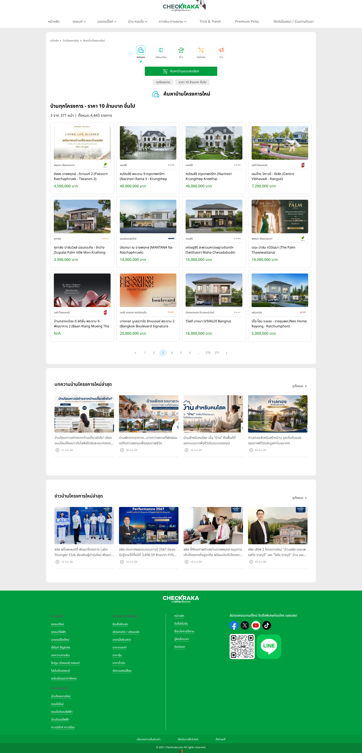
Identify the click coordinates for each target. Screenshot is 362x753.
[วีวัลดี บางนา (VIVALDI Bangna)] (214, 291)
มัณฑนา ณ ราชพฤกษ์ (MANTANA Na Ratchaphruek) (146, 250)
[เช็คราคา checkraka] (181, 7)
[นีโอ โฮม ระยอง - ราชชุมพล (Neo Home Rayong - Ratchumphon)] (280, 291)
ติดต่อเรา (179, 647)
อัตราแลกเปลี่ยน (122, 671)
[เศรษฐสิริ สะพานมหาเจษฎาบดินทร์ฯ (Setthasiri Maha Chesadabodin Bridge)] (214, 217)
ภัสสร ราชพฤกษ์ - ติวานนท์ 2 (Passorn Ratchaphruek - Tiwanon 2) (81, 176)
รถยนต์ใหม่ (57, 624)
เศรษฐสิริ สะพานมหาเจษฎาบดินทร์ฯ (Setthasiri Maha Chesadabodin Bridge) (210, 250)
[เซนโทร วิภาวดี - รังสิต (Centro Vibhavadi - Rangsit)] (280, 143)
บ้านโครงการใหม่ (61, 696)
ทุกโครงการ (163, 82)
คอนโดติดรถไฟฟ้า (61, 712)
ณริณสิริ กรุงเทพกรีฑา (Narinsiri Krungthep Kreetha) (209, 176)
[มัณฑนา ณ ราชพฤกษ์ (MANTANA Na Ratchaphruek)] (148, 217)
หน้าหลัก (53, 21)
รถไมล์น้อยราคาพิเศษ (63, 678)
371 (217, 353)
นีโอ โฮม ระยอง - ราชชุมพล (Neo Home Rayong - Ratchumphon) (279, 324)
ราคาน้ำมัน (118, 663)
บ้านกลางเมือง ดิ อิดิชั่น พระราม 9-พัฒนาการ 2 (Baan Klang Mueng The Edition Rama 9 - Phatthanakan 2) (81, 324)
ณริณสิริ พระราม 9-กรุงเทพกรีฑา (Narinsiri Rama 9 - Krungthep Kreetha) (143, 176)
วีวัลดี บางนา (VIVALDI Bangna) (208, 321)
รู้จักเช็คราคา (181, 639)
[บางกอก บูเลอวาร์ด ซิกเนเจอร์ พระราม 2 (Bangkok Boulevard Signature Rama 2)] (148, 291)
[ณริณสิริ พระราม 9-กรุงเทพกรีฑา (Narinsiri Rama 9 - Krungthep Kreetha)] (148, 143)
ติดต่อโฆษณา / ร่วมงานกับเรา (294, 21)
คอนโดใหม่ (57, 704)
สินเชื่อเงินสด (120, 624)
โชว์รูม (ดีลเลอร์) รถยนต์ (65, 663)
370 (208, 353)
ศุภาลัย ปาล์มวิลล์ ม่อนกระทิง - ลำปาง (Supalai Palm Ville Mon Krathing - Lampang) (80, 250)
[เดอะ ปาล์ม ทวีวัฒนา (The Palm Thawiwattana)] (280, 217)
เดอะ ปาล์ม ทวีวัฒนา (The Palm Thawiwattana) (273, 250)
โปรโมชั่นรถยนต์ (60, 671)
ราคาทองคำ (119, 647)
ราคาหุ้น (117, 655)
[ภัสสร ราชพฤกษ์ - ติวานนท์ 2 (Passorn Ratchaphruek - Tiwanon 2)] (82, 143)
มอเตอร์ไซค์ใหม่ (60, 640)
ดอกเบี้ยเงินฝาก (121, 640)
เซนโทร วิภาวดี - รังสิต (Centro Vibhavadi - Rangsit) (273, 176)
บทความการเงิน (60, 655)
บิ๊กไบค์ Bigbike (60, 647)
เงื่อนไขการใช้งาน (184, 631)
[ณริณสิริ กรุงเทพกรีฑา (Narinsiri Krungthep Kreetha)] (214, 143)
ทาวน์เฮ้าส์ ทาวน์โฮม (63, 727)
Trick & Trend (210, 21)
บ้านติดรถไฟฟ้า (60, 719)
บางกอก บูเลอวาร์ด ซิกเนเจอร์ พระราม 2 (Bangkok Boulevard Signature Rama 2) (147, 324)
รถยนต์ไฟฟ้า (58, 632)
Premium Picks (247, 21)
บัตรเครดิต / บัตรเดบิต (126, 632)
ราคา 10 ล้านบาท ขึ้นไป (192, 82)
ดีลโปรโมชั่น (181, 623)
